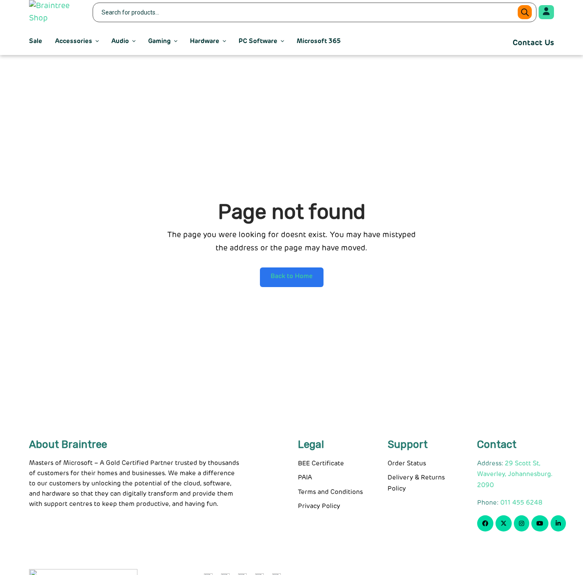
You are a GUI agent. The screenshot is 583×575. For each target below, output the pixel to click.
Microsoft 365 (319, 41)
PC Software (258, 41)
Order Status (407, 463)
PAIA (305, 477)
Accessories (73, 41)
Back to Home (292, 276)
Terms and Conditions (330, 492)
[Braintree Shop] (55, 12)
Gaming (159, 41)
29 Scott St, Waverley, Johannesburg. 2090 (515, 474)
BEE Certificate (321, 463)
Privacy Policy (319, 506)
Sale (35, 41)
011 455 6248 (521, 502)
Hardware (204, 41)
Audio (120, 41)
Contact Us (533, 43)
